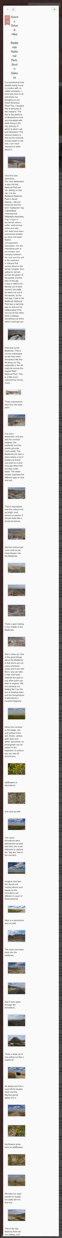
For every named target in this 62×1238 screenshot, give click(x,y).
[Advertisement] (41, 62)
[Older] (13, 9)
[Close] (54, 9)
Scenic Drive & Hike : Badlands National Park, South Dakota (14, 47)
